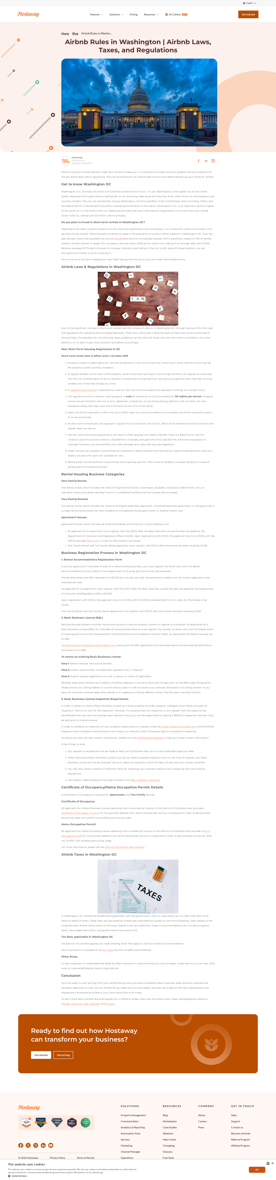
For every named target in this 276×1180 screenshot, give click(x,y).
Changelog (169, 1145)
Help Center (169, 1139)
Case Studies (170, 1127)
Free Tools (168, 1157)
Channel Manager (130, 1151)
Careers (202, 1121)
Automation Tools (130, 1133)
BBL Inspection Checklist (145, 780)
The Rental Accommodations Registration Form (89, 645)
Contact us (237, 1127)
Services (125, 1139)
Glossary (167, 1151)
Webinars (168, 1133)
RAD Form (93, 540)
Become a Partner (241, 1133)
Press (201, 1127)
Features (95, 14)
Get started (248, 14)
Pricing (134, 14)
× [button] (272, 1163)
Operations (127, 1157)
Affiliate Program (240, 1145)
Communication (129, 1121)
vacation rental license (83, 390)
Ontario (110, 1003)
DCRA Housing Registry (150, 737)
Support (235, 1121)
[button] (72, 1176)
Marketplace (170, 1121)
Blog (165, 1115)
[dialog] (138, 1170)
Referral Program (240, 1139)
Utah (85, 1003)
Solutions (130, 1106)
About (201, 1115)
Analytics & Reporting (133, 1127)
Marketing (126, 1145)
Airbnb (118, 238)
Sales (234, 1115)
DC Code (108, 950)
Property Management (133, 1115)
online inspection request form (179, 726)
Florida (65, 1003)
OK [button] (257, 1169)
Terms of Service (85, 1158)
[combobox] (268, 1163)
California (76, 1003)
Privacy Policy (57, 1158)
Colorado (94, 1003)
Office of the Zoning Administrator (125, 847)
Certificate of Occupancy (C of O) (80, 813)
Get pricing (63, 1054)
